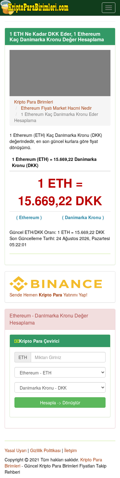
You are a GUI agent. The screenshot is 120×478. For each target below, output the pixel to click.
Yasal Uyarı (15, 450)
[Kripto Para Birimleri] (35, 7)
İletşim (70, 450)
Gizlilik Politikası (45, 450)
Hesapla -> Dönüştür (60, 402)
